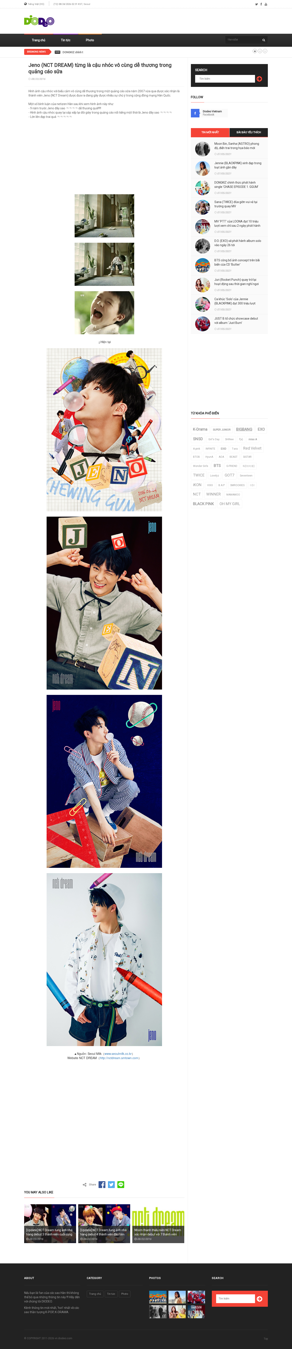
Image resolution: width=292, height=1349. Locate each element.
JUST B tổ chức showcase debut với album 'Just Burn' (236, 320)
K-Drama (200, 429)
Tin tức (65, 40)
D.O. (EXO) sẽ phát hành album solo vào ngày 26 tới (237, 243)
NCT (197, 494)
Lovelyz (214, 475)
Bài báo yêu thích (249, 132)
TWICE (199, 475)
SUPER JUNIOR (222, 429)
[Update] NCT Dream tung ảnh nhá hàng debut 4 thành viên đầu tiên (103, 1232)
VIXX (210, 485)
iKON (197, 484)
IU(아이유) (249, 466)
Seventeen (246, 475)
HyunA (209, 456)
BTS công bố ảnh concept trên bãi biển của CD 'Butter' (237, 262)
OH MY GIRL (230, 503)
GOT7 (229, 475)
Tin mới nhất (210, 132)
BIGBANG (244, 429)
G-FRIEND (231, 466)
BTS (217, 465)
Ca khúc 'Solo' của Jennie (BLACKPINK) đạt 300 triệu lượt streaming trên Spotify (234, 303)
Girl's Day (214, 439)
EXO (261, 429)
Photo (90, 40)
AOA (221, 456)
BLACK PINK (203, 503)
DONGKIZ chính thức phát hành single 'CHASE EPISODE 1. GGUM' (102, 52)
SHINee (229, 439)
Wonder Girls (200, 466)
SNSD (198, 439)
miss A (253, 439)
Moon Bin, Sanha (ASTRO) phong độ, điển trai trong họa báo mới (236, 146)
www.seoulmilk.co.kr (118, 1053)
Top (266, 1338)
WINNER (213, 494)
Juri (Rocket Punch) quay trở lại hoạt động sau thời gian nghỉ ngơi (236, 282)
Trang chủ (38, 40)
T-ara (235, 448)
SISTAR (247, 456)
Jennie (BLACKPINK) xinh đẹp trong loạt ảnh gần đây (237, 165)
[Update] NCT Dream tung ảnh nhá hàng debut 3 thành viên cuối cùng (49, 1232)
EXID (223, 448)
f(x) (241, 439)
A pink (196, 448)
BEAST (233, 456)
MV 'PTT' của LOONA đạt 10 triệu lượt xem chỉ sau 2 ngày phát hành (237, 223)
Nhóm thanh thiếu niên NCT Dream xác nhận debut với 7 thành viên (157, 1232)
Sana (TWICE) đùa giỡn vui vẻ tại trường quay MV (235, 204)
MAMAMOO (233, 494)
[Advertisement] (190, 21)
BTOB (196, 456)
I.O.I (252, 485)
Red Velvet (252, 448)
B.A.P (221, 485)
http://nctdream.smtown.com (119, 1058)
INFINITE (210, 448)
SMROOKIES (237, 485)
